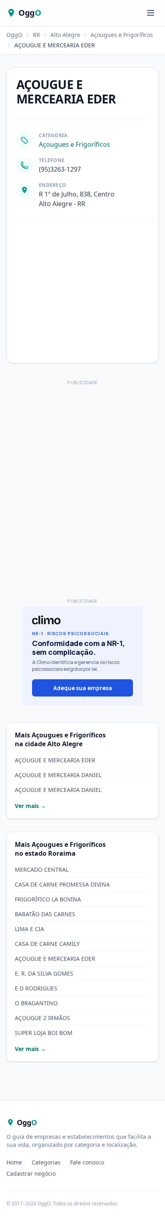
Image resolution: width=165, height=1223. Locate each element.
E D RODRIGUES (36, 988)
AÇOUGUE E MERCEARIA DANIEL (58, 775)
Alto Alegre (65, 34)
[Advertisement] (82, 470)
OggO (14, 34)
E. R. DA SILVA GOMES (44, 973)
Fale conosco (87, 1162)
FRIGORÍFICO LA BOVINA (48, 899)
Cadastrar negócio (31, 1173)
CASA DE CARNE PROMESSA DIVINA (62, 884)
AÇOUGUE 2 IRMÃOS (42, 1018)
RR (36, 34)
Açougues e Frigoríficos (122, 34)
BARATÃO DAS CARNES (45, 914)
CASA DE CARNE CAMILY (47, 944)
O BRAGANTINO (36, 1003)
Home (14, 1162)
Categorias (46, 1162)
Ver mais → (30, 806)
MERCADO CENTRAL (41, 869)
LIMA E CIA (29, 929)
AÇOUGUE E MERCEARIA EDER (55, 760)
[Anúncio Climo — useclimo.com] (82, 656)
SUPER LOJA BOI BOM (43, 1033)
